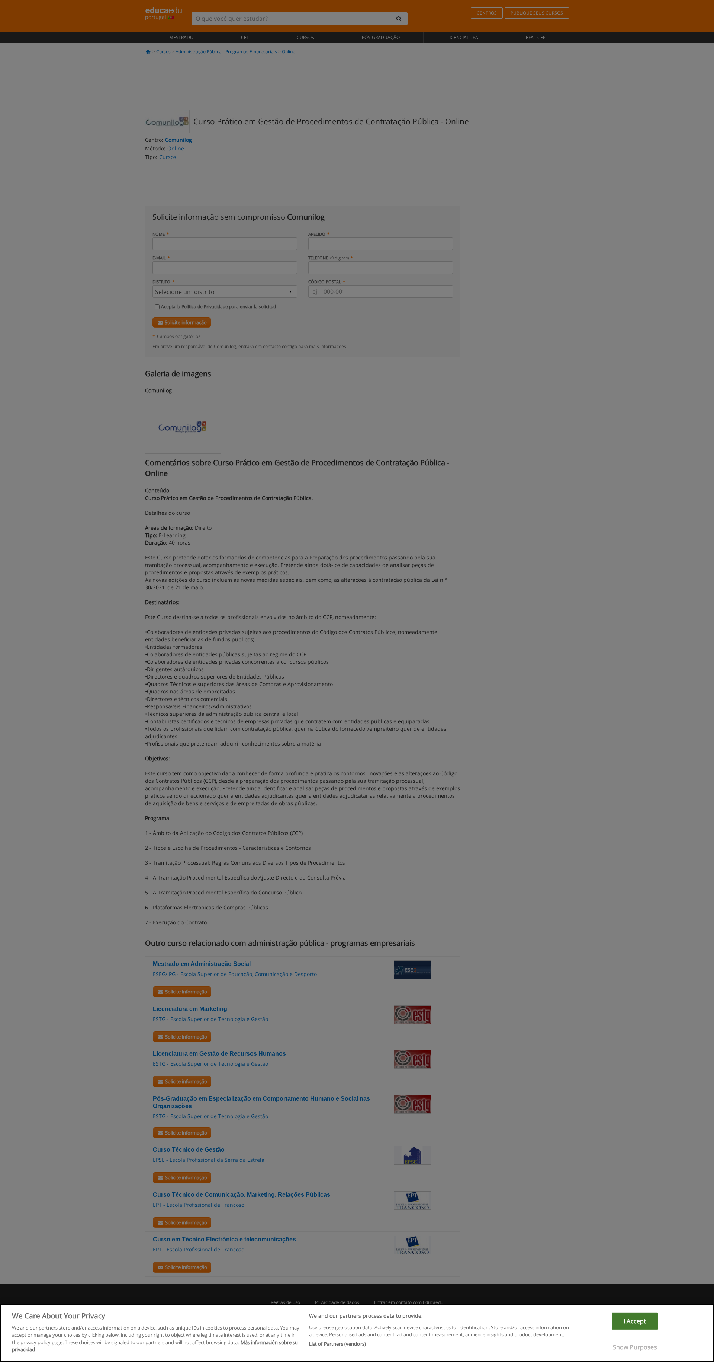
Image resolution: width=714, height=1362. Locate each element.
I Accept (635, 1321)
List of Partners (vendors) (337, 1343)
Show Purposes (635, 1347)
